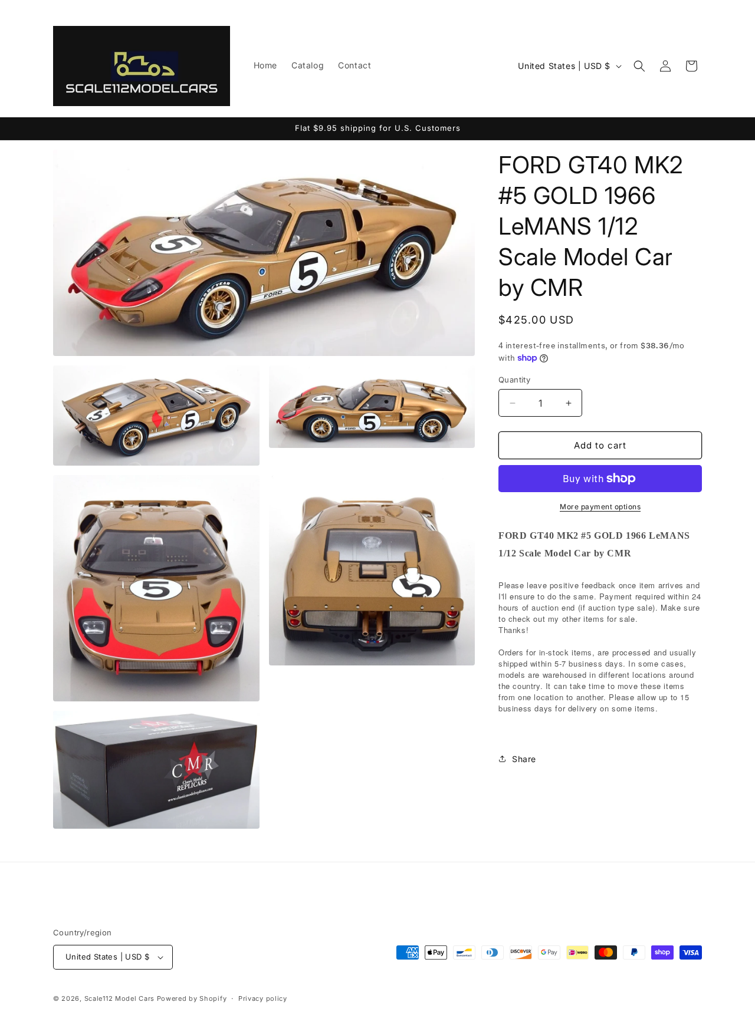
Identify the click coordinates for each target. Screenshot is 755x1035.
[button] (639, 66)
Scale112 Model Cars (119, 998)
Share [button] (524, 759)
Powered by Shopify (192, 998)
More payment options (600, 506)
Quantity (514, 379)
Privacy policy (262, 998)
